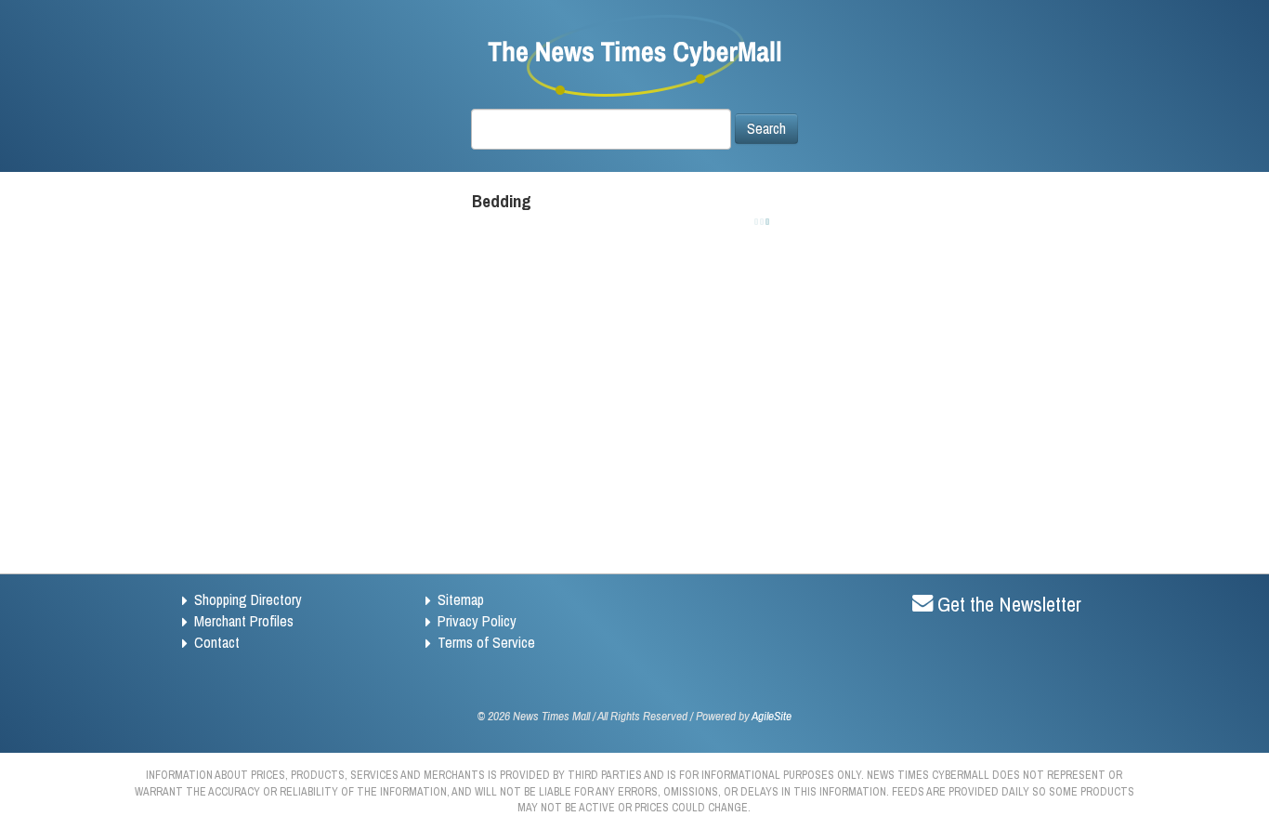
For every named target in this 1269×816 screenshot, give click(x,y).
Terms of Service (486, 642)
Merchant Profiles (244, 621)
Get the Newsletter (1009, 604)
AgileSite (771, 715)
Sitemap (461, 599)
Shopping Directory (248, 599)
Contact (217, 642)
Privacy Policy (477, 621)
